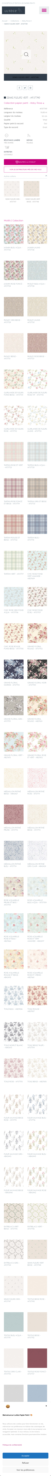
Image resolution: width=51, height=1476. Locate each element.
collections (15, 21)
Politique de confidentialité (12, 1445)
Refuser (25, 1462)
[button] (47, 1406)
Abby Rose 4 (26, 21)
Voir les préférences (25, 1470)
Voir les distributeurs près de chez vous (25, 169)
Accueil (4, 21)
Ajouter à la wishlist (27, 162)
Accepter (25, 1455)
